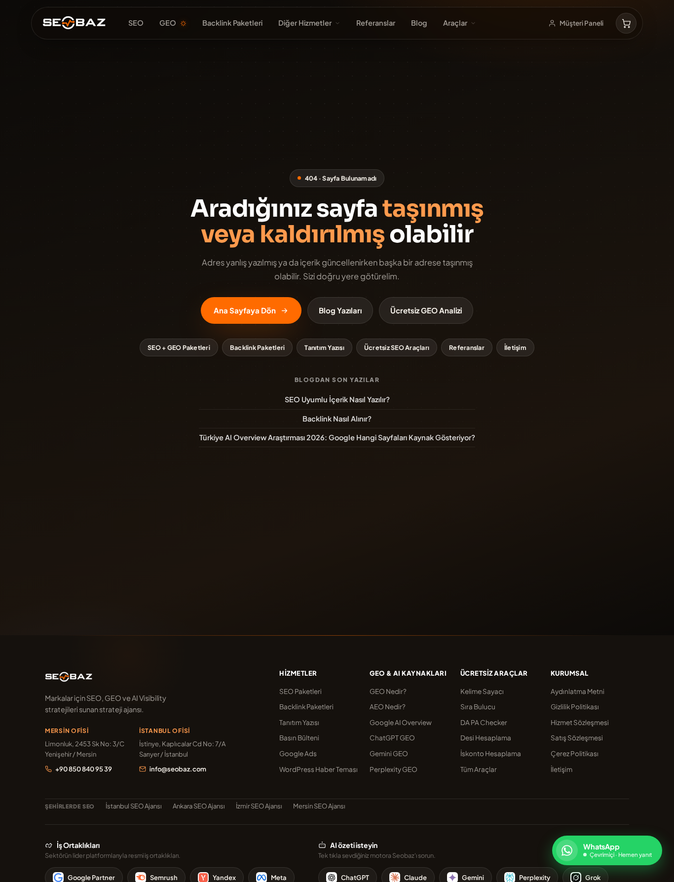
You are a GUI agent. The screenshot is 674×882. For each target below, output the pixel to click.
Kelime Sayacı (482, 691)
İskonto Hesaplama (490, 753)
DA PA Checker (483, 722)
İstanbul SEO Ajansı (134, 806)
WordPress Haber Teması (318, 769)
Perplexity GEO (393, 769)
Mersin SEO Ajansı (319, 806)
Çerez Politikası (575, 753)
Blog (419, 22)
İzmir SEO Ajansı (259, 806)
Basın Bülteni (299, 737)
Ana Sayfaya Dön (245, 310)
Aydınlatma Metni (577, 691)
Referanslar (375, 22)
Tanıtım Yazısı (324, 347)
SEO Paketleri (300, 691)
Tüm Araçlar (478, 769)
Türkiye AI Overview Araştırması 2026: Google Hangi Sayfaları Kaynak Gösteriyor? (337, 437)
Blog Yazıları (340, 310)
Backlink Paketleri (232, 22)
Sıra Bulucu (477, 706)
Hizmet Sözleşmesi (580, 722)
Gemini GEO (389, 753)
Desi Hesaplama (485, 737)
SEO (136, 22)
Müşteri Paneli (581, 23)
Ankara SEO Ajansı (199, 806)
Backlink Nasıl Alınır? (337, 418)
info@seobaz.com (178, 769)
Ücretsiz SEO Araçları (396, 347)
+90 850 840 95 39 (83, 769)
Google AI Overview (401, 722)
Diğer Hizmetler (305, 22)
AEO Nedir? (388, 706)
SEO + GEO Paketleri (179, 347)
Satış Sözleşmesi (577, 737)
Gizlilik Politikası (575, 706)
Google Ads (298, 753)
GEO (167, 22)
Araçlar (455, 22)
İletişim (515, 347)
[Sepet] (626, 23)
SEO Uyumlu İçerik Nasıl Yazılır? (337, 399)
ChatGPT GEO (392, 737)
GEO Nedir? (388, 691)
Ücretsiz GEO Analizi (426, 310)
